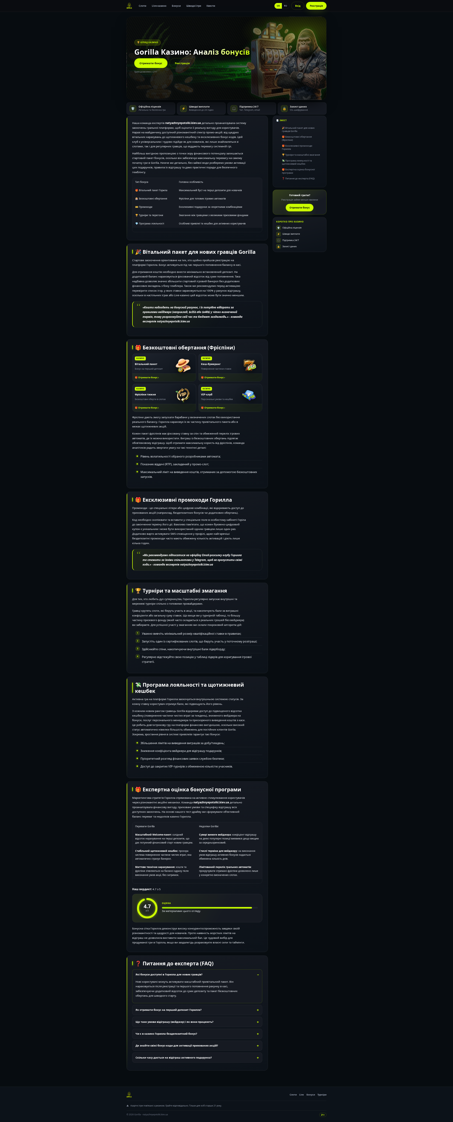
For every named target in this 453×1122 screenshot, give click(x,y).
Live (301, 1094)
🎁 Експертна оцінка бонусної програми (298, 171)
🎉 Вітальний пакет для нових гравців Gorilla (298, 129)
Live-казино (159, 5)
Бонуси (176, 5)
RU (285, 5)
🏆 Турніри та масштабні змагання (301, 154)
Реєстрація (316, 5)
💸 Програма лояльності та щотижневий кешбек (297, 162)
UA (278, 5)
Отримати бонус (150, 63)
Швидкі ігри (193, 5)
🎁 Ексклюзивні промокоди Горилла (297, 147)
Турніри (321, 1094)
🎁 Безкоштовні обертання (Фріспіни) (297, 138)
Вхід (297, 5)
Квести (211, 5)
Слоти (142, 5)
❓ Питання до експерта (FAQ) (298, 178)
